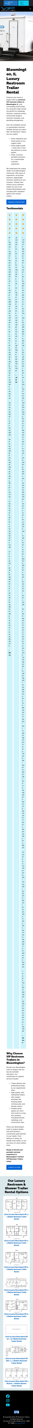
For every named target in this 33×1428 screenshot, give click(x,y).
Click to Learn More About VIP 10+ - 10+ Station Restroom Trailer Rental (16, 1339)
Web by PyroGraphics (16, 1425)
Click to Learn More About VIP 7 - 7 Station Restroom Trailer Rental (16, 1292)
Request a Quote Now (16, 202)
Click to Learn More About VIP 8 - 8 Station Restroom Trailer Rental (16, 1316)
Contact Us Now (14, 1167)
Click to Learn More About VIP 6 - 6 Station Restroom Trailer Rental (16, 1269)
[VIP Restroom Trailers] (8, 9)
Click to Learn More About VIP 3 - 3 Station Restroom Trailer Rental (16, 1216)
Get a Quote (22, 3)
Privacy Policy (20, 1423)
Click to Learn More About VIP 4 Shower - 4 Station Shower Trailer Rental (16, 1383)
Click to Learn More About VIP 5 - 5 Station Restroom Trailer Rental (16, 1243)
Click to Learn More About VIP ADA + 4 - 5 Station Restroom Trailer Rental (16, 1360)
